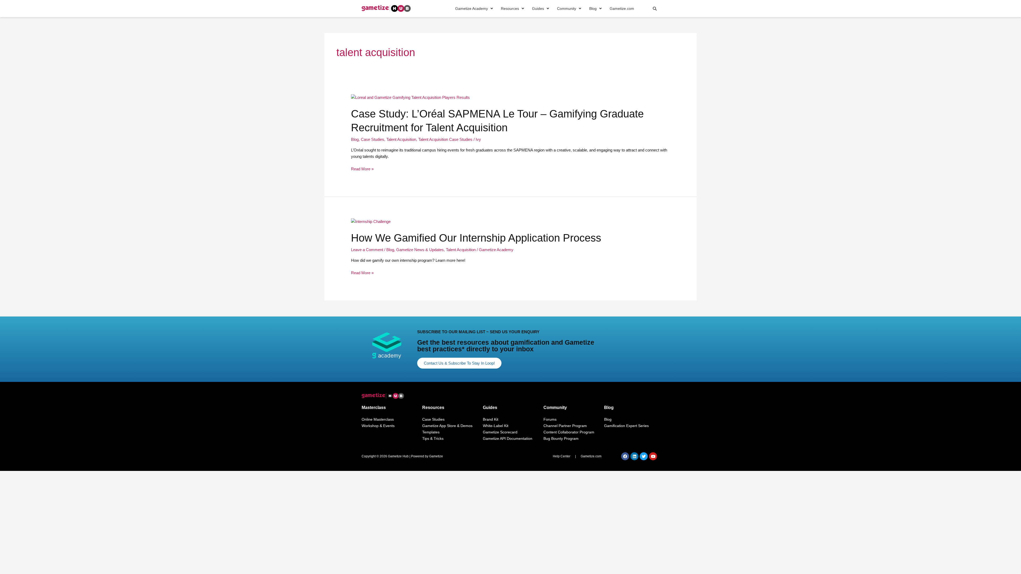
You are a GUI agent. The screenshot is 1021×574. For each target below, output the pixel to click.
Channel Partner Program (565, 426)
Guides (490, 407)
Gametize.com (622, 8)
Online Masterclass (378, 419)
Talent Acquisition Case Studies (445, 139)
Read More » (362, 169)
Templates (431, 432)
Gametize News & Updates (420, 249)
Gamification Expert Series (626, 426)
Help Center (561, 456)
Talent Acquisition (401, 139)
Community (555, 407)
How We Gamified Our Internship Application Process (476, 238)
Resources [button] (510, 8)
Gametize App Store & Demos (447, 426)
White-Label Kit (495, 426)
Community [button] (566, 8)
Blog (355, 139)
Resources (433, 407)
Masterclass (374, 407)
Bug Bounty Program (561, 438)
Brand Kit (490, 419)
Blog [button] (593, 8)
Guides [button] (538, 8)
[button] (474, 8)
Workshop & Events (378, 426)
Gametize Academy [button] (471, 8)
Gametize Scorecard (500, 432)
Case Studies (372, 139)
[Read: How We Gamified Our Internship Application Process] (371, 221)
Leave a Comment (367, 249)
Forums (549, 419)
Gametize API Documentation (507, 438)
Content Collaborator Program (568, 432)
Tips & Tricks (432, 438)
